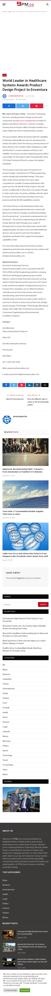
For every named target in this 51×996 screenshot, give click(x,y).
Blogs (10, 11)
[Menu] (4, 4)
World (5, 774)
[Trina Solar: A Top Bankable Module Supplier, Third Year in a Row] (25, 494)
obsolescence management (24, 121)
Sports (5, 750)
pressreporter (16, 96)
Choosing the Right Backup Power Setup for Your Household (33, 933)
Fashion (6, 698)
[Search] (47, 4)
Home (4, 11)
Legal (5, 727)
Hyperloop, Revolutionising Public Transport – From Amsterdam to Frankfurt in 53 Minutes (23, 471)
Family (5, 693)
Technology (7, 755)
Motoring (6, 741)
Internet (6, 722)
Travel (5, 760)
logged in (20, 578)
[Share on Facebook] (9, 106)
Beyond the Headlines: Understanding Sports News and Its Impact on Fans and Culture (32, 962)
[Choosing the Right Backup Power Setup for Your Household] (8, 934)
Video (5, 770)
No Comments (9, 99)
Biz (14, 11)
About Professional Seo (15, 399)
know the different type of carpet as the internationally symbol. (38, 402)
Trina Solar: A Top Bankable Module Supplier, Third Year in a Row (23, 513)
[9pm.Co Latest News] (25, 4)
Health (5, 712)
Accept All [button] (25, 990)
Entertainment (9, 689)
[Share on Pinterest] (36, 106)
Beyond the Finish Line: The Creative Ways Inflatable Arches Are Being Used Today (32, 947)
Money (5, 736)
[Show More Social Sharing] (46, 106)
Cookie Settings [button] (11, 990)
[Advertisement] (25, 42)
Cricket (6, 684)
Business (6, 674)
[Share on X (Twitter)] (22, 106)
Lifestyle (6, 731)
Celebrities (7, 679)
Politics (6, 746)
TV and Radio (8, 765)
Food (5, 703)
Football (6, 708)
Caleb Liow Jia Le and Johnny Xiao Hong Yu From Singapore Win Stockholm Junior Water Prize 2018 (25, 555)
